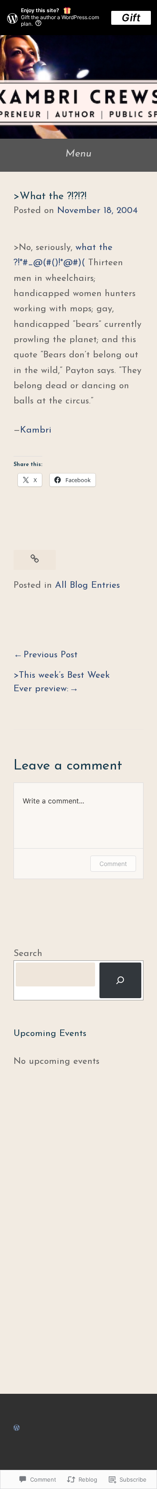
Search (28, 953)
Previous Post (51, 655)
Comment (113, 863)
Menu (78, 154)
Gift (131, 17)
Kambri (35, 430)
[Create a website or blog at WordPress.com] (17, 1427)
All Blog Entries (87, 585)
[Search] (120, 980)
